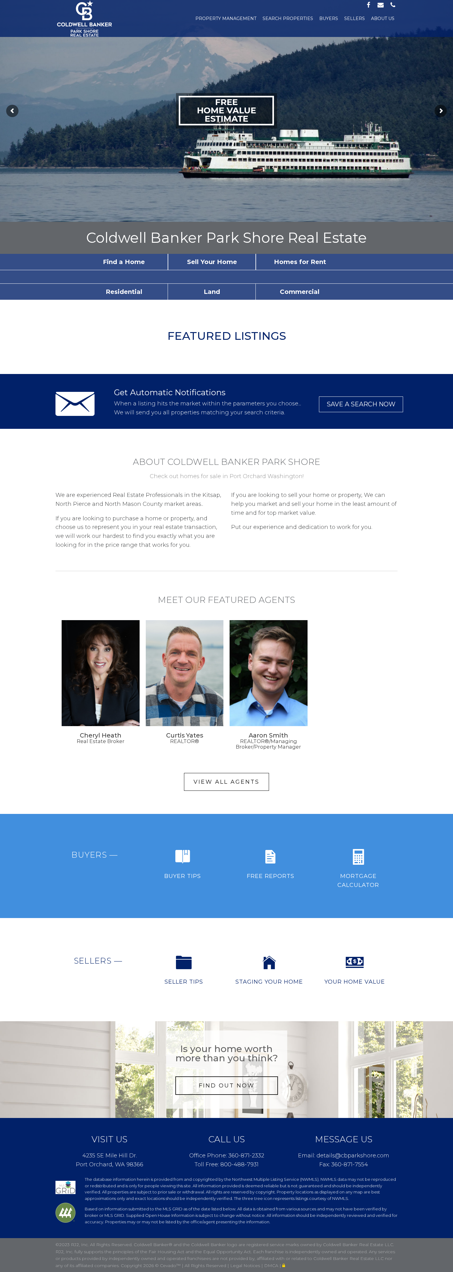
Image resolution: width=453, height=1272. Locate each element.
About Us (382, 18)
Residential (124, 291)
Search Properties (288, 18)
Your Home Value (354, 981)
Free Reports (270, 876)
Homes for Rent (300, 262)
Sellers (354, 18)
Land (212, 291)
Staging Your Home (269, 981)
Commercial (300, 291)
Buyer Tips (182, 876)
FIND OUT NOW (227, 1085)
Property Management (225, 18)
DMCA (272, 1265)
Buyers (328, 18)
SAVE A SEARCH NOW (361, 404)
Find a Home (124, 262)
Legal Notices (245, 1265)
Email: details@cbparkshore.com (343, 1155)
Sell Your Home (212, 262)
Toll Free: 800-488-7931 (226, 1164)
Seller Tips (184, 981)
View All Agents (226, 781)
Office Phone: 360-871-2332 (226, 1155)
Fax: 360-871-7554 (343, 1164)
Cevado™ (171, 1265)
